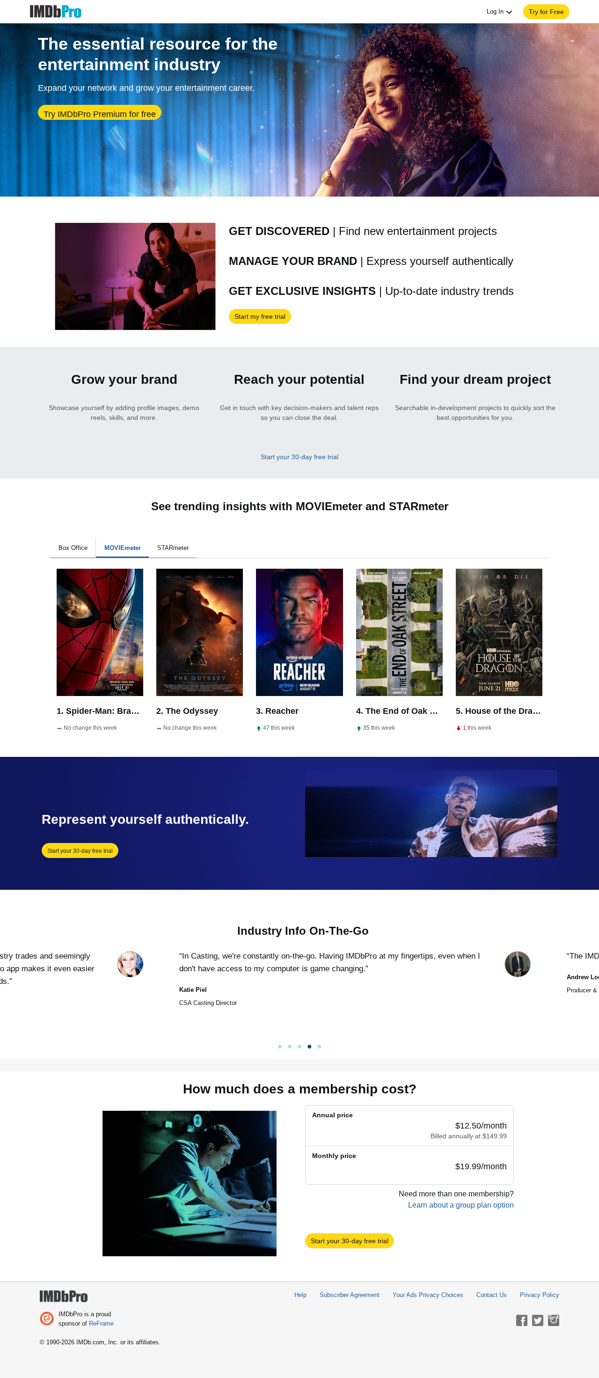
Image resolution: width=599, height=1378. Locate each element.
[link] (299, 1048)
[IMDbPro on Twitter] (537, 1320)
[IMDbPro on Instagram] (553, 1320)
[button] (546, 12)
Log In (496, 11)
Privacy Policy (539, 1294)
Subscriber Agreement (350, 1294)
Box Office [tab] (73, 547)
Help (300, 1294)
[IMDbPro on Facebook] (521, 1320)
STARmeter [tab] (173, 547)
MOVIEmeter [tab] (122, 547)
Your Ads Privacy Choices (428, 1294)
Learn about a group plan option (461, 1205)
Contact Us (491, 1294)
